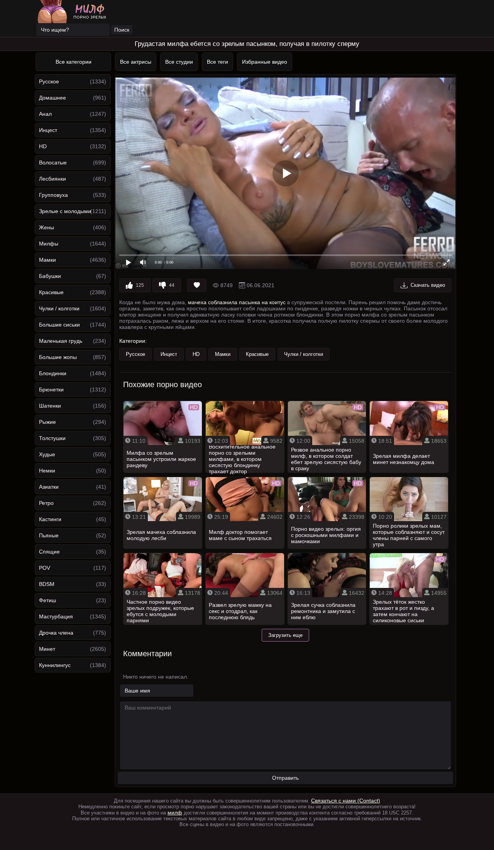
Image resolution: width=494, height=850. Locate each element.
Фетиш (47, 600)
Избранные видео (264, 62)
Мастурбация (56, 616)
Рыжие (47, 422)
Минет (47, 649)
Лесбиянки (52, 179)
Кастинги (50, 519)
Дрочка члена (56, 633)
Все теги (217, 62)
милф (174, 812)
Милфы (48, 243)
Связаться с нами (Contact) (345, 801)
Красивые (51, 292)
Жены (46, 227)
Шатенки (50, 406)
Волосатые (53, 162)
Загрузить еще (285, 635)
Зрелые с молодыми (65, 211)
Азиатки (49, 487)
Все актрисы (135, 62)
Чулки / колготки (59, 308)
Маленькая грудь (60, 341)
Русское (49, 81)
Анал (45, 114)
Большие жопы (58, 357)
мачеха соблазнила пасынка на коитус (237, 302)
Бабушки (50, 276)
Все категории (73, 62)
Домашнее (52, 98)
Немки (47, 470)
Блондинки (52, 373)
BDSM (46, 584)
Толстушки (52, 438)
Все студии (179, 62)
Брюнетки (51, 389)
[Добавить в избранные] (196, 285)
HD (43, 146)
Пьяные (49, 535)
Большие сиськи (59, 325)
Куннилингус (55, 665)
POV (44, 568)
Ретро (46, 503)
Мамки (47, 260)
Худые (47, 454)
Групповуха (53, 195)
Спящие (49, 552)
